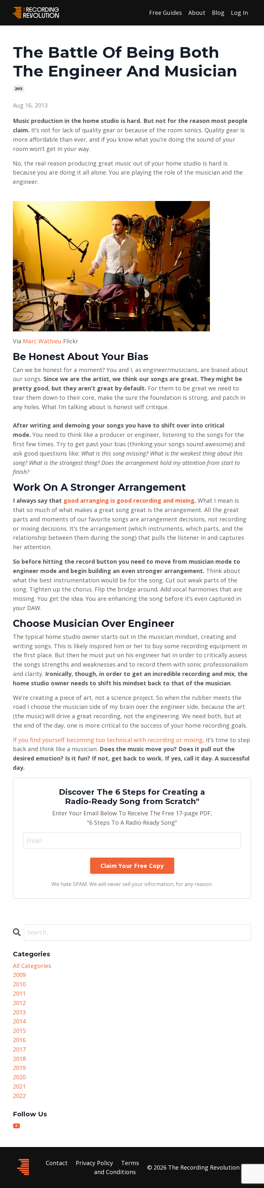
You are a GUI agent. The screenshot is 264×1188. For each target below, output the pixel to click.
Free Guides (165, 12)
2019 (19, 1068)
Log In (239, 12)
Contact (57, 1163)
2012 (19, 1003)
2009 (19, 975)
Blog (218, 12)
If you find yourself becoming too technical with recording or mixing (108, 740)
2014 (19, 1021)
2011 (19, 993)
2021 (19, 1086)
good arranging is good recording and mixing (128, 500)
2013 (19, 88)
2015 (19, 1030)
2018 (19, 1058)
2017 (19, 1049)
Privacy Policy (94, 1163)
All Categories (32, 966)
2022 (19, 1096)
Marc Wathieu (42, 341)
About (196, 12)
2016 (19, 1040)
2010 (19, 984)
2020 (19, 1077)
